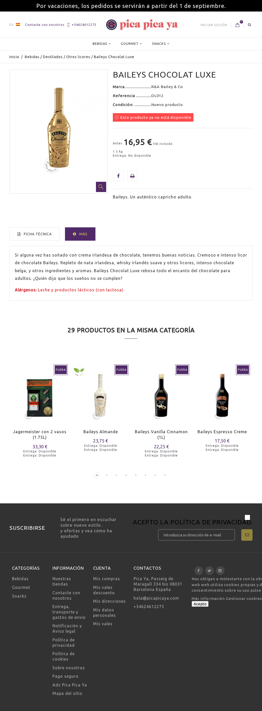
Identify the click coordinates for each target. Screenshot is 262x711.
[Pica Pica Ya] (142, 24)
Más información (209, 598)
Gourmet (130, 43)
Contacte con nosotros (44, 24)
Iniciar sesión (214, 25)
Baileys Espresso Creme (222, 431)
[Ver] (49, 400)
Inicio (14, 57)
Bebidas (100, 43)
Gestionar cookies (244, 598)
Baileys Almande (100, 431)
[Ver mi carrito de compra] (237, 25)
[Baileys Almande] (101, 394)
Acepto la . (193, 523)
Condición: (124, 104)
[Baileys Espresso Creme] (222, 394)
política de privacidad (210, 522)
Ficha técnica (38, 234)
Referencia (124, 95)
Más (83, 234)
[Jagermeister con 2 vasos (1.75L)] (40, 394)
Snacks (159, 43)
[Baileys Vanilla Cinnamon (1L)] (161, 394)
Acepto (200, 604)
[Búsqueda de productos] (249, 24)
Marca (119, 86)
